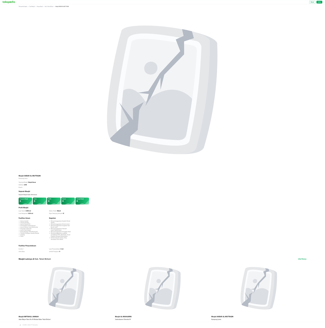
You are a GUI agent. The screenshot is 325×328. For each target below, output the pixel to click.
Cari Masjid (32, 6)
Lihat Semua (302, 259)
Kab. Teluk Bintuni (49, 6)
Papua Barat (40, 6)
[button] (66, 290)
